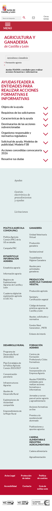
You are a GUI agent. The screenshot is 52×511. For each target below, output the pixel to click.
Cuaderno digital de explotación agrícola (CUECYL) (12, 296)
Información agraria (12, 273)
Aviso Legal (10, 475)
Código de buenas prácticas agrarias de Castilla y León (38, 308)
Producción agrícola (38, 291)
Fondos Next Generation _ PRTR (38, 326)
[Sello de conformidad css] (8, 504)
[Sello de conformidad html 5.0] (23, 504)
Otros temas (46, 17)
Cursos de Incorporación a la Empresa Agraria (37, 370)
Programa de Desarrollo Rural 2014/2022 (10, 354)
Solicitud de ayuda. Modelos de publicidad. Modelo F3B (19, 143)
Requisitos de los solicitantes (18, 112)
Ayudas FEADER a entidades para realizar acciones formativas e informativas (37, 384)
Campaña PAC (10, 248)
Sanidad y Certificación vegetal (38, 298)
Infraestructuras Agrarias (10, 384)
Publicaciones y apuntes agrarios (37, 427)
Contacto (27, 486)
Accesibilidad (10, 486)
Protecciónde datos (26, 476)
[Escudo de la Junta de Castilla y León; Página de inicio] (8, 12)
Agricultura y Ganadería (17, 58)
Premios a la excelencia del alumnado (35, 418)
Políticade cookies (42, 476)
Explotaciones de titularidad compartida (11, 402)
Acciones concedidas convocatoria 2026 (21, 152)
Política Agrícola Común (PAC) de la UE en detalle (12, 239)
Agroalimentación (37, 457)
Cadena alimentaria (38, 451)
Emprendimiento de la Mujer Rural (12, 412)
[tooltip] (33, 17)
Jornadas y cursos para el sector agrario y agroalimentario (39, 398)
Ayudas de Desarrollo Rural (10, 392)
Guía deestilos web (42, 487)
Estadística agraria (11, 267)
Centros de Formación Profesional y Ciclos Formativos (38, 358)
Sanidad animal (36, 251)
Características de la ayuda (17, 118)
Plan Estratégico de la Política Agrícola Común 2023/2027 (12, 365)
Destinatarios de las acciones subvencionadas (18, 126)
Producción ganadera (34, 244)
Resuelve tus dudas (12, 159)
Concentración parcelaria (10, 375)
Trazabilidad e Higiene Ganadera (37, 259)
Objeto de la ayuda (12, 107)
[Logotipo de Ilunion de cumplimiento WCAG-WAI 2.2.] (41, 504)
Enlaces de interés (37, 334)
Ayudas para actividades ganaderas (35, 269)
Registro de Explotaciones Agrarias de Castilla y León (13, 283)
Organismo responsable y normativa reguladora (16, 134)
